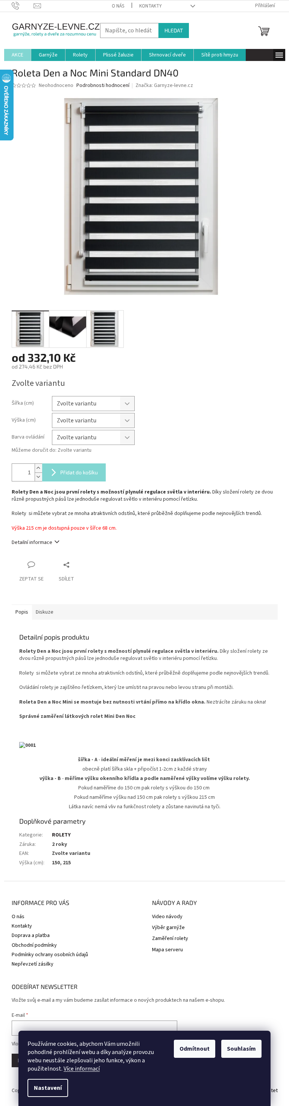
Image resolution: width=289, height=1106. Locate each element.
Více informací (82, 1069)
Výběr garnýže (168, 927)
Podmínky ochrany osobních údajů (50, 954)
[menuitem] (17, 55)
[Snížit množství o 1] (38, 476)
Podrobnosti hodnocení (102, 85)
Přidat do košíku (79, 472)
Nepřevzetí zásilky (32, 964)
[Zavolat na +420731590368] (23, 5)
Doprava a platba (31, 935)
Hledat (173, 30)
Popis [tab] (21, 612)
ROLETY (61, 835)
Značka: (164, 85)
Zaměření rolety (170, 938)
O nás (118, 6)
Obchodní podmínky (34, 945)
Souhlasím (241, 1049)
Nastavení (48, 1088)
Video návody (167, 916)
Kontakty (150, 6)
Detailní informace (32, 542)
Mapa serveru (167, 950)
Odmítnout (194, 1049)
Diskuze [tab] (44, 612)
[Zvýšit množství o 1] (38, 468)
